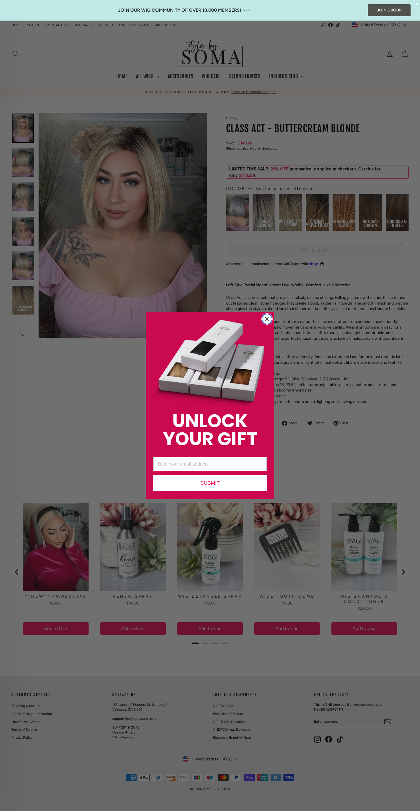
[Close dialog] (267, 319)
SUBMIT (210, 483)
